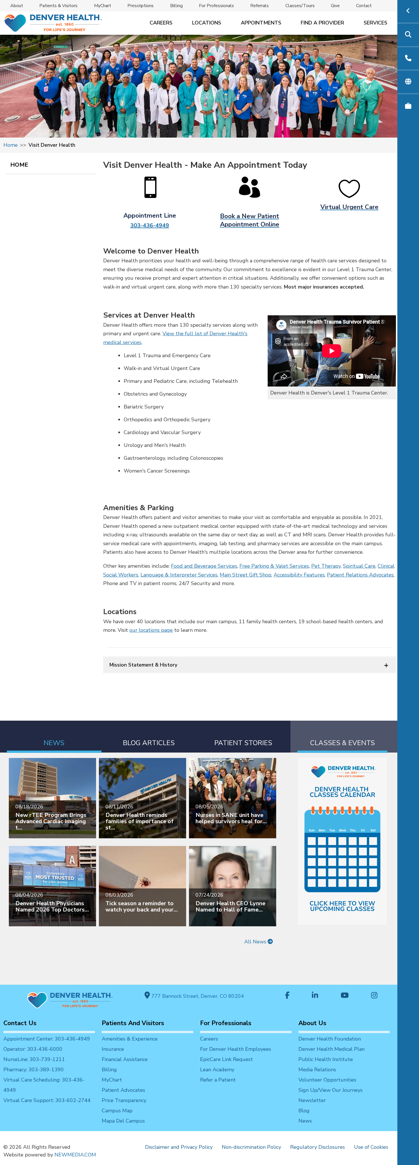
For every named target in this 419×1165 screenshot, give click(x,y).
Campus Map (117, 1110)
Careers (161, 22)
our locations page (151, 630)
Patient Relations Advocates (360, 574)
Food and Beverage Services (204, 566)
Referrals (259, 6)
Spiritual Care (359, 566)
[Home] (52, 23)
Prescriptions (140, 6)
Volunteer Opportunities (327, 1079)
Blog (304, 1110)
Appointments (261, 22)
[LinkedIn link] (315, 996)
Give (335, 6)
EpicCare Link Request (226, 1059)
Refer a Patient (218, 1079)
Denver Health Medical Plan (331, 1049)
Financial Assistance (125, 1059)
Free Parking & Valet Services (274, 566)
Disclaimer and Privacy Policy (179, 1147)
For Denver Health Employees (235, 1049)
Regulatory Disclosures (317, 1147)
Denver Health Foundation (329, 1038)
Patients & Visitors (58, 6)
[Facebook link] (287, 996)
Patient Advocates (123, 1090)
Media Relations (317, 1069)
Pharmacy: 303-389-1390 (33, 1069)
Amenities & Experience (130, 1038)
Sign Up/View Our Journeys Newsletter (330, 1095)
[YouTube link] (344, 996)
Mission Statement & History (143, 664)
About (16, 6)
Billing (176, 6)
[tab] (54, 737)
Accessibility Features (299, 574)
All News (256, 941)
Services (375, 22)
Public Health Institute (325, 1059)
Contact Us (19, 1023)
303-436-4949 (149, 225)
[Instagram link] (374, 996)
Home (10, 145)
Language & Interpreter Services (179, 574)
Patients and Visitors (133, 1023)
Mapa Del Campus (123, 1120)
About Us (312, 1023)
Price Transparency (124, 1100)
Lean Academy (217, 1069)
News (305, 1120)
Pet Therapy (326, 566)
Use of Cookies (371, 1147)
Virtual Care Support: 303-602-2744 (47, 1100)
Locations (206, 22)
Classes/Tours (300, 6)
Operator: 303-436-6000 (32, 1049)
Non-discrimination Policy (251, 1147)
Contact (364, 6)
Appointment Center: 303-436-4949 (46, 1038)
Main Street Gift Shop (245, 574)
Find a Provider (322, 22)
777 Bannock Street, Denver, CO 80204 (197, 996)
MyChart (102, 6)
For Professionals (216, 6)
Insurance (113, 1049)
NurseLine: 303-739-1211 (34, 1059)
